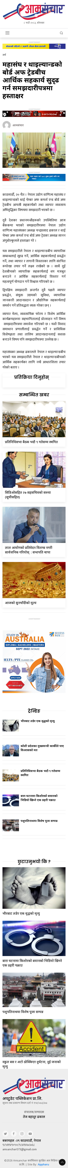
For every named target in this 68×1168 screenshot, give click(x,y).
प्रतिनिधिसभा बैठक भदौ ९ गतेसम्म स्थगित (31, 442)
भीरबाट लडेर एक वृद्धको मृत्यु (38, 721)
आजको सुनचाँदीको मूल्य (20, 603)
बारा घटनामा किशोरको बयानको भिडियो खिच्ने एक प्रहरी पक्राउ (39, 798)
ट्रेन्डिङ (34, 711)
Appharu (43, 1164)
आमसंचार (18, 125)
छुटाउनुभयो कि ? (34, 862)
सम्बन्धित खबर (34, 395)
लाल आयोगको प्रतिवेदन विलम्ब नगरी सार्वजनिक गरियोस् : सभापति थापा (28, 549)
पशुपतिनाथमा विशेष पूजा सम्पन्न (39, 821)
